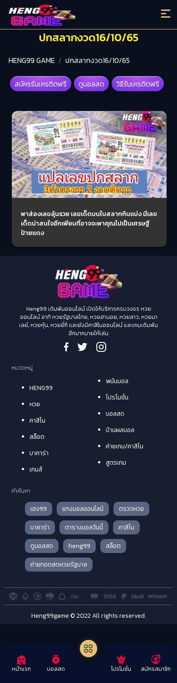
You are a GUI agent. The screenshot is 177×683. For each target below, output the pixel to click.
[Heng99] (69, 16)
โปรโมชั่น (117, 397)
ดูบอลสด (91, 83)
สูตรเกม (116, 462)
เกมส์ (36, 469)
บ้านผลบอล (120, 430)
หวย (35, 404)
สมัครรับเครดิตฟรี (41, 83)
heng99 (79, 546)
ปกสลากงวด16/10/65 (97, 60)
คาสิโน (37, 420)
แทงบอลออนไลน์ (82, 509)
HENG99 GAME (32, 60)
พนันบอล (117, 381)
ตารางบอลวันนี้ (84, 527)
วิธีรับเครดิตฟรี (137, 83)
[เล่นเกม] (88, 649)
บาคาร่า (39, 453)
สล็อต (37, 437)
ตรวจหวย (131, 509)
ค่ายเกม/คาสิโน (124, 446)
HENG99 (41, 388)
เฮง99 (38, 509)
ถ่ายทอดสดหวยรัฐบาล (58, 564)
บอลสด (115, 413)
